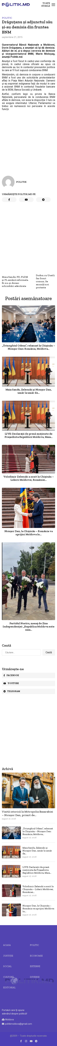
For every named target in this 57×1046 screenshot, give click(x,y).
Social (7, 966)
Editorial (9, 987)
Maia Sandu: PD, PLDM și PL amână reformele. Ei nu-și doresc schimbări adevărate (15, 281)
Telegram (13, 691)
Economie (36, 955)
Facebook (12, 675)
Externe (35, 966)
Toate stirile (45, 4)
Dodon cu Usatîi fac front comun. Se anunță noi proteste (45, 281)
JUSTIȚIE (8, 955)
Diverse (35, 977)
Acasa (7, 945)
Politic (7, 17)
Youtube (13, 683)
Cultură (8, 977)
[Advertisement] (28, 140)
